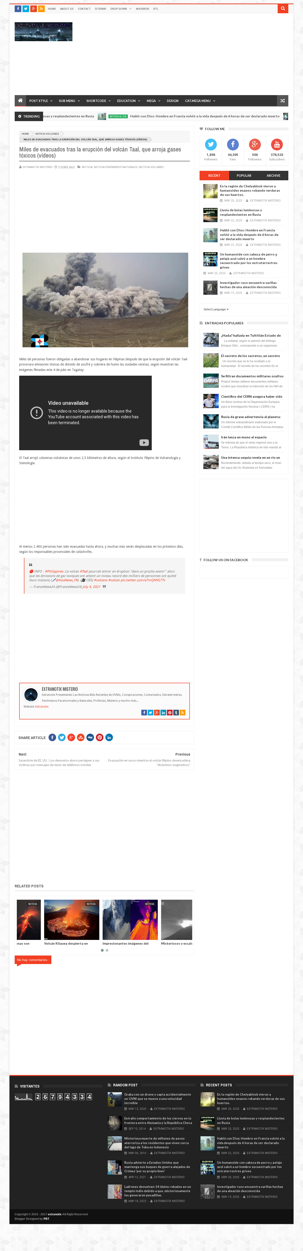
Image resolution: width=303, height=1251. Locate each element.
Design (172, 101)
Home (52, 8)
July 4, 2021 (91, 587)
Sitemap (100, 8)
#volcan (114, 580)
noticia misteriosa (274, 116)
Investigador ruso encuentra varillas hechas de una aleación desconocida (248, 285)
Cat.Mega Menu (198, 101)
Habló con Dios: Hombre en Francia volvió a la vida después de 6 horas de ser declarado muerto (173, 116)
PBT (46, 1218)
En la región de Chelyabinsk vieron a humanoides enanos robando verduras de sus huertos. (250, 190)
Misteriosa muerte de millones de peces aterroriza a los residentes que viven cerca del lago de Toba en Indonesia (156, 1142)
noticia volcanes (47, 133)
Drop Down (119, 8)
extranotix (55, 1214)
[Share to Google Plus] (33, 935)
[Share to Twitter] (28, 935)
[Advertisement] (202, 54)
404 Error (142, 8)
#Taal (84, 571)
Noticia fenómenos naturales (116, 167)
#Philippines (54, 571)
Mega (151, 101)
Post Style (38, 101)
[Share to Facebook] (23, 935)
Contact (84, 8)
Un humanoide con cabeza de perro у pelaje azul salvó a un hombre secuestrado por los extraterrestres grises (248, 260)
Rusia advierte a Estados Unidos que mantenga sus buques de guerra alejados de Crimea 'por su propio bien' (157, 1167)
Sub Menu (67, 101)
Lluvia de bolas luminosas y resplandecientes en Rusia (241, 212)
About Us (67, 8)
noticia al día (86, 116)
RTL (155, 8)
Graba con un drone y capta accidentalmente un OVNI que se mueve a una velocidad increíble (157, 1098)
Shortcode (96, 101)
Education (126, 101)
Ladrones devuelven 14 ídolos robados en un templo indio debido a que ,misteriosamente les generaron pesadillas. (157, 1191)
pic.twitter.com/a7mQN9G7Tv (143, 580)
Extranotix (42, 706)
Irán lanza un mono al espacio (244, 437)
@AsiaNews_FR (66, 580)
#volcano (100, 580)
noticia (87, 167)
